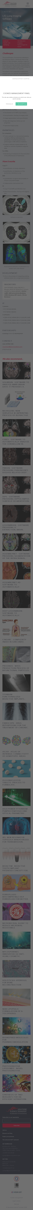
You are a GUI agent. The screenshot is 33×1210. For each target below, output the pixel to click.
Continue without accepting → (21, 79)
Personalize (9, 104)
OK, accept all (22, 104)
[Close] (16, 605)
